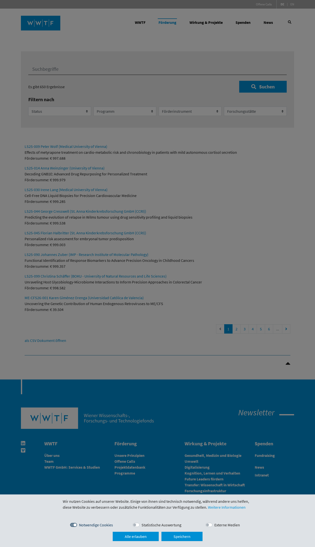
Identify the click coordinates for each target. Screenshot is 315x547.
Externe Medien (227, 524)
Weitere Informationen (227, 507)
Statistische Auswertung (161, 524)
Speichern (181, 536)
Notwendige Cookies (96, 524)
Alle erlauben (136, 536)
